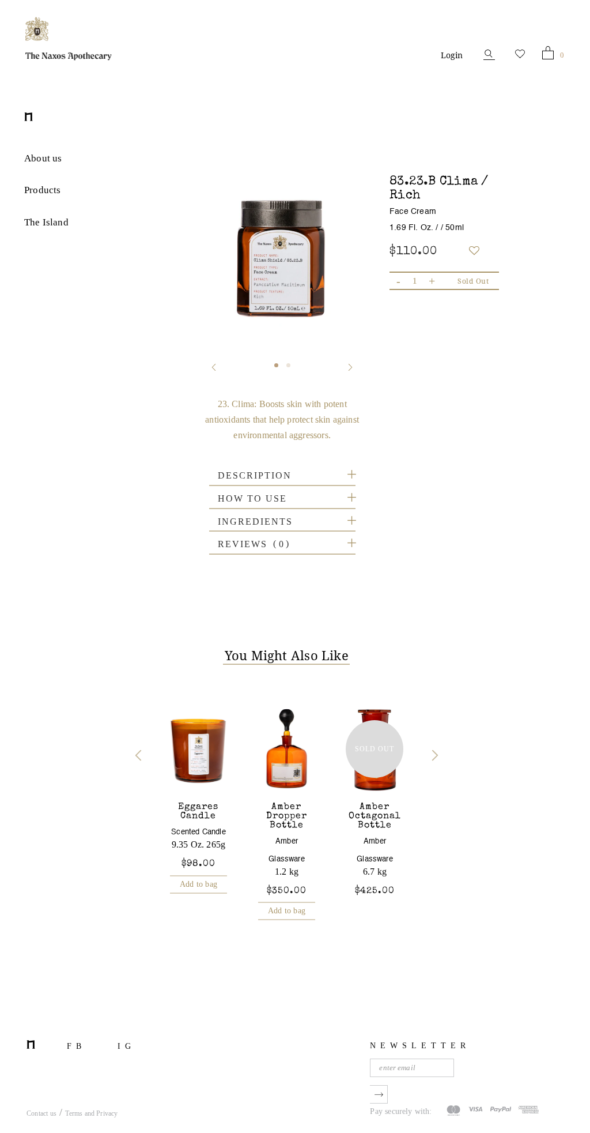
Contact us (41, 1113)
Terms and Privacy (91, 1113)
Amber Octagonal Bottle (375, 816)
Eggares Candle (198, 812)
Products (42, 190)
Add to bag (198, 884)
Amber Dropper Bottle (286, 816)
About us (43, 158)
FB (76, 1046)
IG (126, 1046)
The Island (46, 222)
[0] (547, 55)
